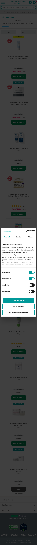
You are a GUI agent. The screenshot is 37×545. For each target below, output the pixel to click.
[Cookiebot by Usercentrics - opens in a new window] (26, 231)
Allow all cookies (18, 300)
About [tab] (30, 237)
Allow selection (18, 306)
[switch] (32, 278)
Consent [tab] (7, 237)
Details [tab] (18, 237)
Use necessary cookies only (18, 312)
